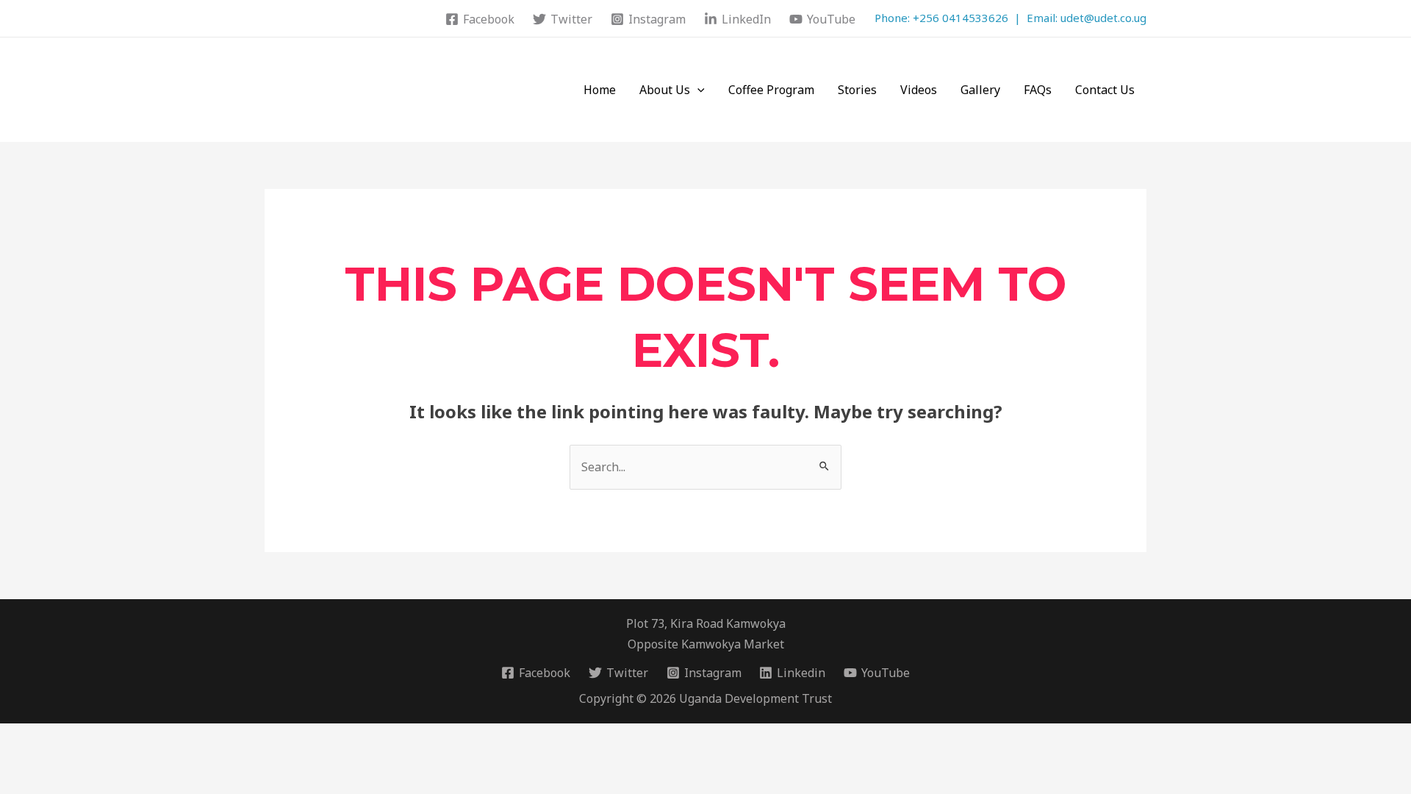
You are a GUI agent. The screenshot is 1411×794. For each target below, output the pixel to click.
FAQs (1038, 90)
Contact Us (1105, 90)
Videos (918, 90)
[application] (697, 89)
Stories (857, 90)
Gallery (980, 90)
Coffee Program (771, 90)
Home (600, 90)
